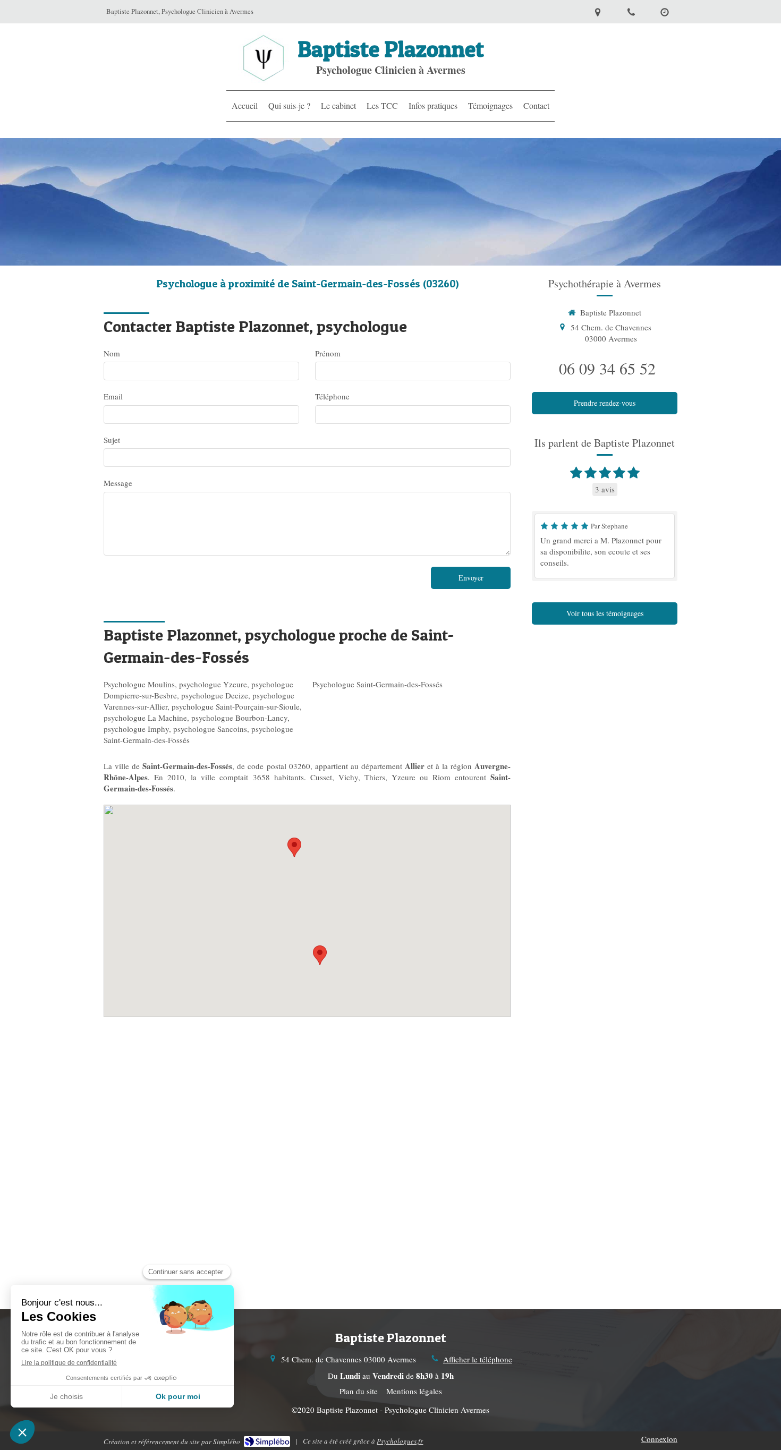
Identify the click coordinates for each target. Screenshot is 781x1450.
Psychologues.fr (400, 1441)
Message (118, 482)
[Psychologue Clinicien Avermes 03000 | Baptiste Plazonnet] (263, 57)
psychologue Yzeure (213, 684)
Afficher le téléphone (477, 1359)
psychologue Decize (214, 695)
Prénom (328, 353)
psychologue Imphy (136, 728)
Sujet (112, 439)
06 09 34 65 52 (607, 368)
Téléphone (332, 396)
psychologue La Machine (145, 717)
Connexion (659, 1439)
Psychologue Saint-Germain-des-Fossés (377, 684)
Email (113, 396)
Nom (112, 353)
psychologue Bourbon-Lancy (239, 717)
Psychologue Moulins (139, 684)
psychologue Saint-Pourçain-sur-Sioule (236, 706)
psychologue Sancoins (210, 728)
